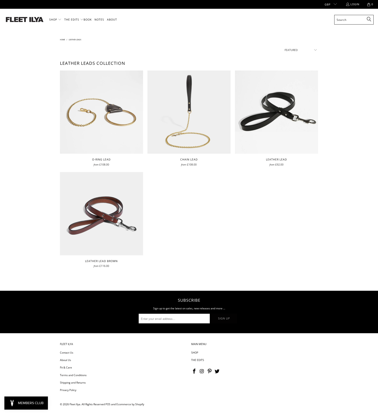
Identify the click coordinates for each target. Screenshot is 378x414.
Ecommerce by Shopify (130, 404)
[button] (55, 20)
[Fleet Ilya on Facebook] (194, 371)
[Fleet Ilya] (24, 20)
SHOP (194, 352)
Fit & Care (66, 367)
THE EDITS (197, 360)
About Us (65, 360)
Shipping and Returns (73, 382)
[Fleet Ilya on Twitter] (217, 371)
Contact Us (66, 352)
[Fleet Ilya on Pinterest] (209, 371)
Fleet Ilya (75, 404)
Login (354, 4)
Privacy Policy (68, 390)
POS (107, 404)
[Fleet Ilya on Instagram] (202, 371)
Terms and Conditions (73, 375)
